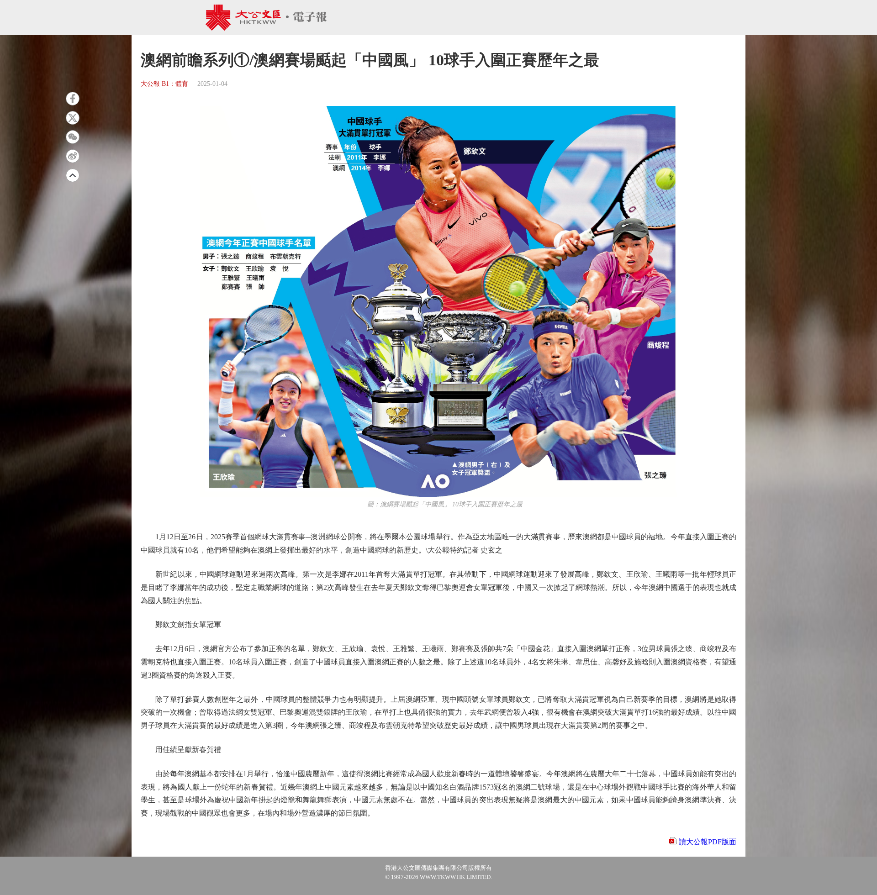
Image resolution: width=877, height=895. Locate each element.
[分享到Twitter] (72, 118)
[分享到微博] (72, 156)
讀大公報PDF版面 (707, 842)
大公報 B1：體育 (164, 83)
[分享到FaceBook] (72, 98)
